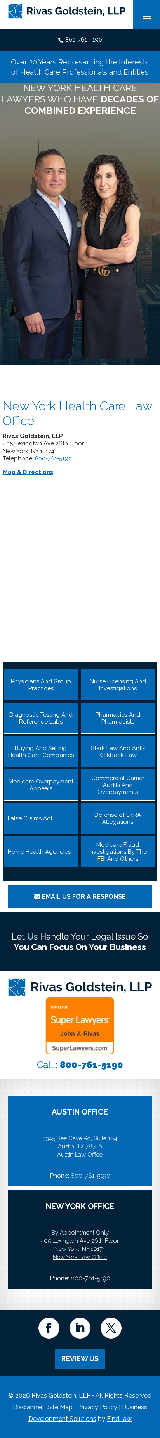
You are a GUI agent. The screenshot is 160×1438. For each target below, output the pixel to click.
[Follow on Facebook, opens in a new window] (48, 1328)
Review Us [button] (80, 1359)
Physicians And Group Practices (41, 685)
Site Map (60, 1407)
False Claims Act (30, 818)
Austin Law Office (80, 1154)
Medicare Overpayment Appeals (41, 785)
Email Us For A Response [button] (84, 896)
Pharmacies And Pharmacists (118, 718)
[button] (152, 1381)
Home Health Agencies (39, 851)
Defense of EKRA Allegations (117, 818)
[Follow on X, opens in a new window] (111, 1328)
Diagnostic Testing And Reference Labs (41, 718)
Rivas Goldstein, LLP (60, 1395)
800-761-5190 (83, 39)
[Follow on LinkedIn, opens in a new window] (80, 1328)
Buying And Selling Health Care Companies (41, 752)
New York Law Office (80, 1257)
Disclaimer (28, 1407)
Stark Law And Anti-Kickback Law (118, 752)
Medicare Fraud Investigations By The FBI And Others (118, 851)
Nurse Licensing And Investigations (118, 685)
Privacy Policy (97, 1407)
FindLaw (119, 1418)
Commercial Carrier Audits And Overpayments (117, 785)
